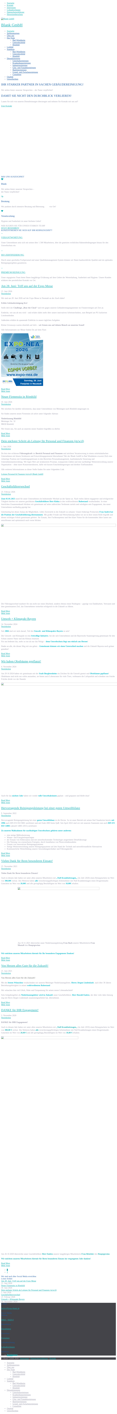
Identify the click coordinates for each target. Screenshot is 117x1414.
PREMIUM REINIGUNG (13, 272)
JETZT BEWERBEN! (10, 228)
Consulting (17, 74)
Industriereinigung (20, 65)
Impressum (24, 1358)
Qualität (10, 77)
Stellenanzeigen (13, 33)
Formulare (5, 1338)
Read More (5, 389)
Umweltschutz (12, 79)
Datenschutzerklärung (39, 1358)
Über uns (10, 36)
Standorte (11, 49)
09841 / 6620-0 (7, 1320)
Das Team (11, 38)
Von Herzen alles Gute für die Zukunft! (24, 965)
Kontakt (53, 1358)
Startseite (10, 31)
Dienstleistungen (13, 58)
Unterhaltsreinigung (21, 61)
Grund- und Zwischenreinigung (25, 72)
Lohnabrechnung (8, 1347)
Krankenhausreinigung (22, 63)
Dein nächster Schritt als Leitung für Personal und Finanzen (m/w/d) (42, 441)
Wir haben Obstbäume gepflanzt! (21, 661)
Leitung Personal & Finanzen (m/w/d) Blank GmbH (22, 474)
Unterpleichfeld (19, 42)
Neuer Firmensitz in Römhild (19, 396)
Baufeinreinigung (20, 70)
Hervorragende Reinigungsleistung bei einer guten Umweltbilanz (40, 808)
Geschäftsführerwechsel (15, 486)
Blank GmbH (12, 25)
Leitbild (10, 47)
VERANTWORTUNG (12, 237)
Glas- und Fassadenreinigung (24, 68)
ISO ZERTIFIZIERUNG (12, 255)
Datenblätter (6, 1329)
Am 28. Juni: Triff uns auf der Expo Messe (27, 286)
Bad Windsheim (19, 40)
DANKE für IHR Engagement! (20, 1010)
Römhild (16, 45)
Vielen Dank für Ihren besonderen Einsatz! (27, 861)
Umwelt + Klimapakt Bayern (18, 618)
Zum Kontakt (6, 106)
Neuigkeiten (6, 294)
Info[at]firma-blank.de (10, 1308)
